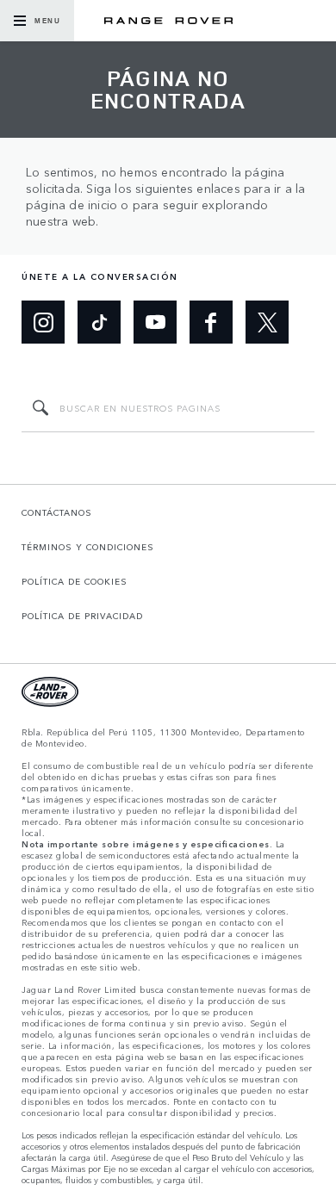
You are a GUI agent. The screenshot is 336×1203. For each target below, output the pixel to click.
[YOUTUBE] (155, 322)
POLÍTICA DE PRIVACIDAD (82, 616)
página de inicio (71, 204)
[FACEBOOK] (211, 322)
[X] (267, 322)
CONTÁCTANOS (57, 512)
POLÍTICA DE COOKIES (75, 581)
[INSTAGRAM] (43, 322)
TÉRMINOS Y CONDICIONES (88, 547)
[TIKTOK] (99, 322)
